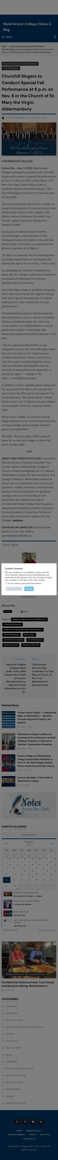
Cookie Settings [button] (14, 589)
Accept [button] (29, 589)
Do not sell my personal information (24, 583)
